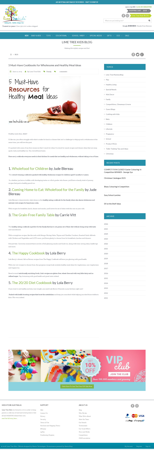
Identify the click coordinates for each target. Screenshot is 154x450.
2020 (106, 254)
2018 (106, 263)
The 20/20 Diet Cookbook (32, 282)
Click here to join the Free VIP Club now (77, 386)
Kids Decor (110, 94)
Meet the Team (84, 419)
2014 (106, 283)
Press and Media (84, 432)
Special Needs (111, 89)
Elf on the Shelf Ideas (112, 204)
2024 (106, 234)
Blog (16, 54)
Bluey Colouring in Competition (116, 187)
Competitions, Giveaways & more (118, 104)
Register (139, 446)
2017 (106, 268)
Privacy (42, 416)
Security (43, 419)
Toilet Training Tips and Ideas (117, 149)
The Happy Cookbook (28, 253)
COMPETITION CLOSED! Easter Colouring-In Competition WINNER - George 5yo (122, 170)
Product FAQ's (111, 144)
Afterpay (43, 429)
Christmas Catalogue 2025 (115, 178)
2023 (106, 239)
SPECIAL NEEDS (96, 36)
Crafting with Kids (113, 114)
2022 (106, 244)
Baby (108, 119)
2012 (106, 293)
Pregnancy (110, 134)
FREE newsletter (84, 438)
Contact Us (44, 413)
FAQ (41, 410)
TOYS (48, 36)
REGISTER (148, 7)
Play (107, 80)
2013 (106, 288)
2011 (106, 298)
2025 (106, 229)
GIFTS (109, 36)
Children (109, 124)
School (108, 139)
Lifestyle (109, 129)
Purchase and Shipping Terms (50, 426)
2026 (106, 224)
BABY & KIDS (36, 36)
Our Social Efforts (84, 429)
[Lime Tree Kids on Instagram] (137, 406)
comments (63, 72)
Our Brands (82, 422)
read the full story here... (10, 418)
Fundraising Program (47, 435)
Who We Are (83, 413)
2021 (106, 249)
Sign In (148, 446)
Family (48, 72)
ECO (118, 36)
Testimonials (83, 426)
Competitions (83, 435)
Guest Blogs (110, 109)
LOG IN (140, 7)
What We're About (85, 416)
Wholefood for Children (30, 168)
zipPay (42, 432)
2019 (106, 259)
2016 (106, 273)
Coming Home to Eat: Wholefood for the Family (48, 189)
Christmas (110, 154)
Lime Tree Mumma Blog (114, 75)
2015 (106, 278)
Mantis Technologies (39, 446)
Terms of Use (44, 422)
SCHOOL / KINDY (78, 36)
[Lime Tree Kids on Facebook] (132, 406)
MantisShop (68, 446)
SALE (127, 36)
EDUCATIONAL (61, 36)
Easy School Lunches (112, 195)
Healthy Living (111, 85)
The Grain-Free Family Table (33, 215)
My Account (129, 446)
